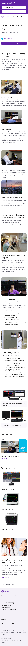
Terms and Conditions (15, 640)
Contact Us (3, 598)
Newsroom (3, 595)
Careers (17, 595)
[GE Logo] (6, 17)
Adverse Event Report (20, 598)
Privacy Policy (5, 640)
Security (3, 642)
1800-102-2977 (8, 39)
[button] (14, 17)
